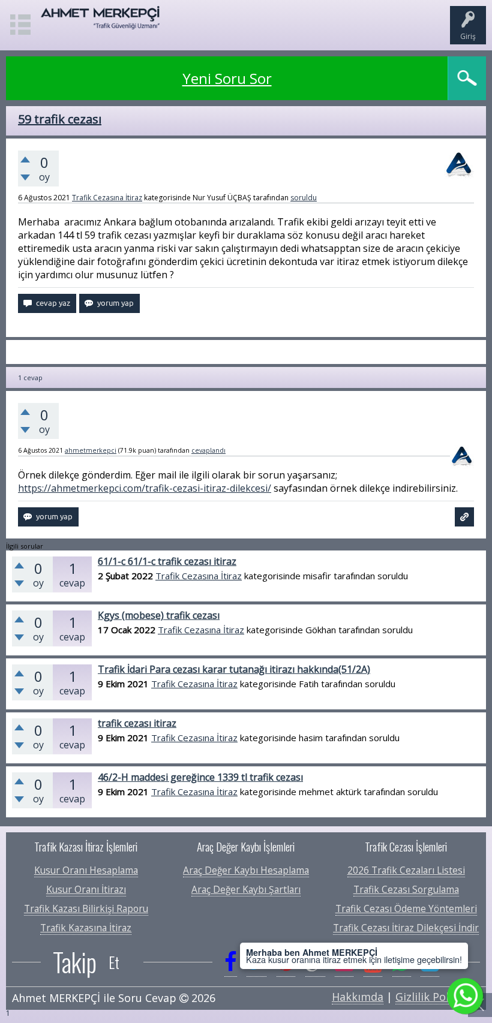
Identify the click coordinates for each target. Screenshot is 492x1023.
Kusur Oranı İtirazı (86, 889)
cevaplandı (208, 450)
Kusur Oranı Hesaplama (86, 870)
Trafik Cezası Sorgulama (406, 889)
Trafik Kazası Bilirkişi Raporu (86, 908)
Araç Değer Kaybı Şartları (246, 889)
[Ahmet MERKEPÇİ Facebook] (230, 962)
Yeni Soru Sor (227, 78)
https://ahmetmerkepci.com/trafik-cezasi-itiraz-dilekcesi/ (144, 488)
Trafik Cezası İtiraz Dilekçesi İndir (406, 927)
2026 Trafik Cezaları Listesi (406, 870)
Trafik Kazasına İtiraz (85, 927)
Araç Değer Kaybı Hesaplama (246, 870)
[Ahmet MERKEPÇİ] (100, 23)
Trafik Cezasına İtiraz (107, 197)
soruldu (303, 197)
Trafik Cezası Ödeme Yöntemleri (406, 908)
